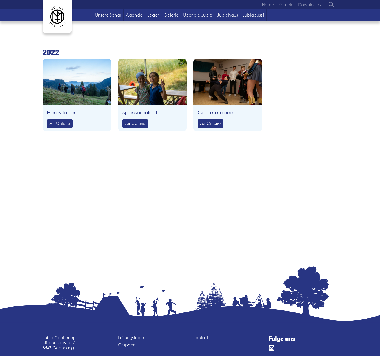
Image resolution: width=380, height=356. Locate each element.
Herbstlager (61, 112)
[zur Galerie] (77, 82)
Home (268, 4)
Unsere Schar (108, 15)
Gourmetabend (217, 112)
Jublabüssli (253, 15)
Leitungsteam (131, 337)
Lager (153, 15)
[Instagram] (271, 348)
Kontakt (286, 4)
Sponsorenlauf (139, 112)
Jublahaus (227, 15)
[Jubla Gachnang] (57, 16)
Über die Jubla (197, 15)
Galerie (171, 15)
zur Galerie (59, 123)
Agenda (134, 15)
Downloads (309, 4)
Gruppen (126, 345)
